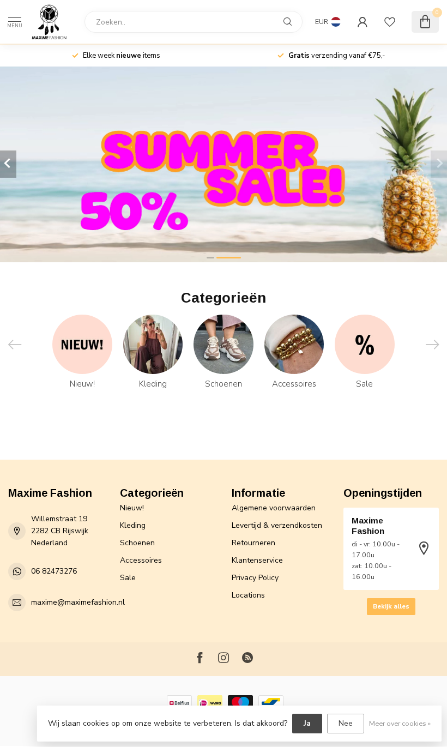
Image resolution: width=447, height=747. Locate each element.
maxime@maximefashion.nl (78, 602)
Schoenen (137, 543)
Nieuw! (132, 508)
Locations (248, 595)
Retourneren (253, 543)
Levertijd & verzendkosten (277, 525)
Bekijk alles (391, 606)
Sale (128, 578)
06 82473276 (54, 571)
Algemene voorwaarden (274, 508)
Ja (307, 723)
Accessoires (141, 560)
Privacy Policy (255, 578)
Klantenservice (257, 560)
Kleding (133, 525)
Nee (346, 723)
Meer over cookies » (400, 723)
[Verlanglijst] (389, 22)
